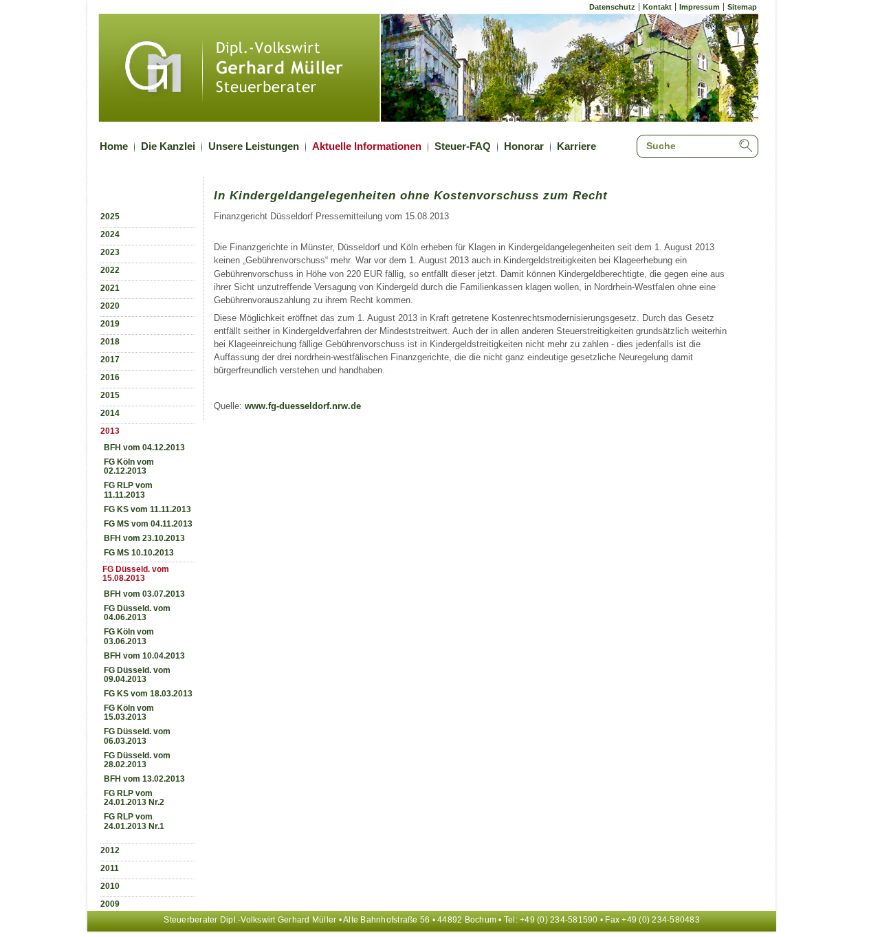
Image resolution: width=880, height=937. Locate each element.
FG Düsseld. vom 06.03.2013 (137, 736)
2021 (110, 288)
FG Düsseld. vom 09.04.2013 (137, 674)
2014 (110, 413)
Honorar (524, 146)
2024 (110, 234)
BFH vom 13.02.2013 (144, 779)
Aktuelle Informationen (366, 146)
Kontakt (657, 7)
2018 (110, 341)
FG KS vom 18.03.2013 (148, 693)
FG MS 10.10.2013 (139, 553)
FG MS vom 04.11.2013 (148, 524)
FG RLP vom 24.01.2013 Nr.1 (134, 821)
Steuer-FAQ (462, 146)
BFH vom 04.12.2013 (144, 447)
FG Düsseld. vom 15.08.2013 (135, 573)
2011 (109, 868)
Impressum (699, 7)
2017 (110, 359)
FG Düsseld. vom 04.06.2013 (137, 613)
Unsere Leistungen (253, 146)
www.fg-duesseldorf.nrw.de (303, 406)
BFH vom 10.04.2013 (144, 656)
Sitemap (742, 7)
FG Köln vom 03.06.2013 (129, 636)
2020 (110, 306)
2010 (110, 886)
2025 (110, 216)
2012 (110, 850)
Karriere (576, 146)
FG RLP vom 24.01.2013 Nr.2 (134, 798)
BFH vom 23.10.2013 (144, 538)
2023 (110, 252)
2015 (110, 395)
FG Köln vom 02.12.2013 (129, 466)
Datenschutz (612, 7)
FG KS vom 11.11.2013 (147, 509)
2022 (110, 270)
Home (114, 146)
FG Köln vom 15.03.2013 (129, 712)
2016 (110, 377)
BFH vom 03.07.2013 (144, 594)
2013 (110, 431)
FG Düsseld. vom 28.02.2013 (137, 760)
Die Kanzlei (168, 146)
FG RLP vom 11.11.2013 (128, 490)
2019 (110, 324)
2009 (110, 904)
